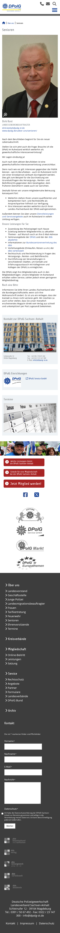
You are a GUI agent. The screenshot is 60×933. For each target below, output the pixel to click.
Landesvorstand (17, 591)
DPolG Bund (15, 700)
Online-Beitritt (16, 655)
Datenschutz (11, 808)
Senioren (13, 620)
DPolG (33, 237)
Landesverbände (18, 696)
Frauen (12, 607)
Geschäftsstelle (17, 595)
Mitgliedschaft (17, 649)
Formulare (14, 692)
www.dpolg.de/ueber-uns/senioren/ (19, 130)
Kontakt (10, 923)
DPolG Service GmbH (37, 378)
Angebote (13, 683)
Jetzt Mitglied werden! (25, 484)
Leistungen (14, 659)
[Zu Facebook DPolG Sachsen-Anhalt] (24, 494)
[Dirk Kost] (30, 76)
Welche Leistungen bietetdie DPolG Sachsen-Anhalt (21, 462)
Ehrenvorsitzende (18, 624)
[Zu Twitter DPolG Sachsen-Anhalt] (35, 494)
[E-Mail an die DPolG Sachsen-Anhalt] (47, 4)
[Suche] (53, 4)
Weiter (9, 826)
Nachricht (9, 779)
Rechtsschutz (16, 679)
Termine (13, 628)
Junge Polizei (15, 599)
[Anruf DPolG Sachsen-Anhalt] (41, 4)
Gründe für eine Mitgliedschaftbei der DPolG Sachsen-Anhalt (23, 473)
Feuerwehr (14, 616)
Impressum (27, 923)
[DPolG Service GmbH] (12, 382)
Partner (12, 687)
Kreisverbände (17, 639)
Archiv (12, 710)
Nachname (10, 753)
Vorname (9, 741)
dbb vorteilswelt (16, 250)
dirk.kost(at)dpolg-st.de (13, 128)
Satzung (12, 663)
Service (12, 673)
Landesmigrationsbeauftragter (26, 603)
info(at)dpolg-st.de (40, 360)
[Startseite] (3, 23)
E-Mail (8, 766)
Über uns (11, 23)
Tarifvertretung (17, 612)
